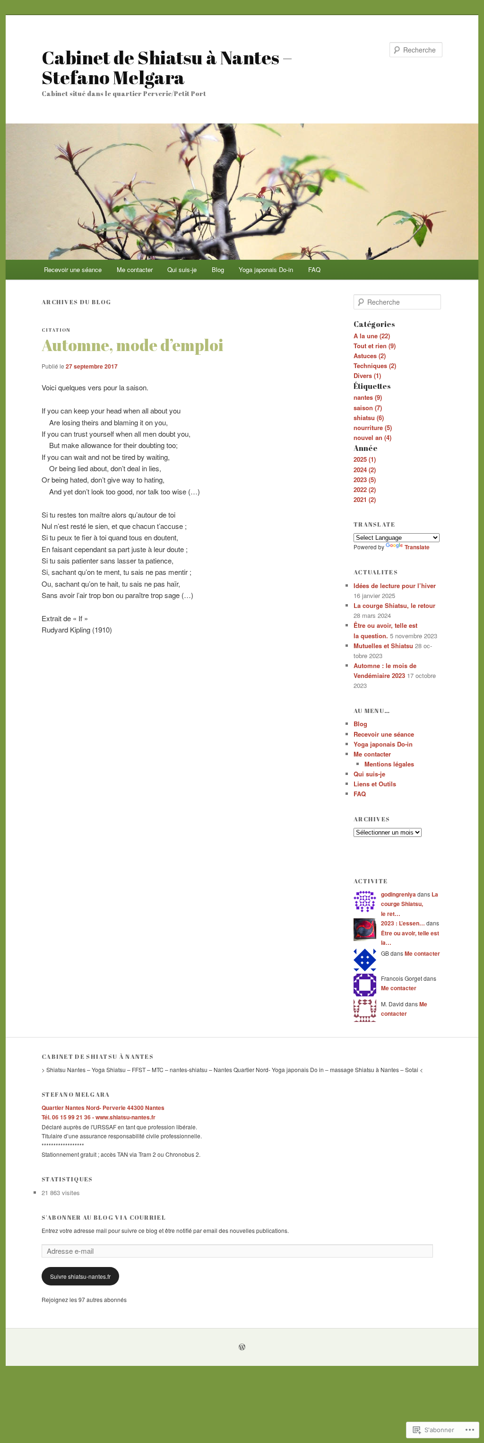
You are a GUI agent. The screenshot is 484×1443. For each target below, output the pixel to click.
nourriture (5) (373, 427)
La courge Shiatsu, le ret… (409, 904)
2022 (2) (365, 489)
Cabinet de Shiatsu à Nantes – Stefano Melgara (167, 67)
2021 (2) (365, 499)
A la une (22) (372, 335)
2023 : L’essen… (403, 923)
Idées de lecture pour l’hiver (395, 585)
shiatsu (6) (369, 417)
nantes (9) (368, 397)
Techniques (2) (375, 365)
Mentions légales (389, 763)
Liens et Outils (375, 783)
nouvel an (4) (372, 437)
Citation (56, 329)
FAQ (314, 269)
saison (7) (368, 407)
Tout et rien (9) (375, 345)
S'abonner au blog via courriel (104, 1217)
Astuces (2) (370, 355)
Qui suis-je (182, 269)
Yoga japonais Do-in (266, 269)
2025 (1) (365, 459)
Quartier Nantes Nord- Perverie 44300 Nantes (103, 1107)
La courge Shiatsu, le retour (394, 605)
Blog (218, 269)
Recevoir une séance (73, 269)
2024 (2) (365, 469)
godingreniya (398, 894)
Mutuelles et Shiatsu (383, 645)
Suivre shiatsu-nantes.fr (80, 1276)
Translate (417, 547)
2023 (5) (365, 479)
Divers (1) (367, 375)
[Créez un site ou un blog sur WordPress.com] (242, 1347)
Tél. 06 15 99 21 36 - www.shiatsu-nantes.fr (99, 1117)
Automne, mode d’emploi (132, 345)
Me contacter (135, 269)
